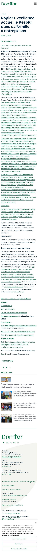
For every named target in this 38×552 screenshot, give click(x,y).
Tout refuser (19, 544)
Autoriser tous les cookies (19, 549)
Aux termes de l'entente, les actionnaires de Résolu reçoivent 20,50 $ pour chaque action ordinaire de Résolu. (17, 177)
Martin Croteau (6, 306)
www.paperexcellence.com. (13, 287)
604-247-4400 (6, 474)
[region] (19, 536)
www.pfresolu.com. (17, 292)
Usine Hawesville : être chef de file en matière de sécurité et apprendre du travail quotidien (24, 405)
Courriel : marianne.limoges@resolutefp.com (17, 335)
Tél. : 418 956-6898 (7, 309)
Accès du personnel (8, 485)
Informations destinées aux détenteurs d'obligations (18, 482)
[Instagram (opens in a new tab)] (18, 442)
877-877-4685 (16, 457)
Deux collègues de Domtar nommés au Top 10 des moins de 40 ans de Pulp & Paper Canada (24, 393)
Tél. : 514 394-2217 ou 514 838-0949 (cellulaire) (18, 332)
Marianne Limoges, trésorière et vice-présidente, (19, 326)
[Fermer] (36, 523)
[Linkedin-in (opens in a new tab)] (7, 442)
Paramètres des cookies (19, 539)
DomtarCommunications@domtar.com (14, 495)
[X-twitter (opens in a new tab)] (11, 442)
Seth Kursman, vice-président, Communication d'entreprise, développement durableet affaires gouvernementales (18, 344)
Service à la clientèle (9, 499)
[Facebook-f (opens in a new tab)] (3, 442)
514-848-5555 (6, 466)
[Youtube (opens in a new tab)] (14, 442)
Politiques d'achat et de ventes (11, 489)
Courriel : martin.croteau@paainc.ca (14, 313)
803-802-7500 (6, 457)
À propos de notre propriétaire (12, 505)
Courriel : (4, 354)
